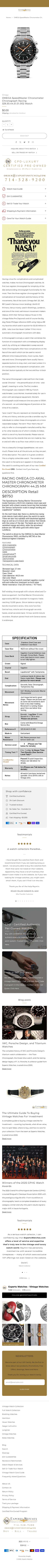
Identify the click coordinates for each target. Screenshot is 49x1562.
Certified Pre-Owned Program (14, 1511)
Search (5, 1449)
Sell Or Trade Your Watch (12, 1469)
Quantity (6, 121)
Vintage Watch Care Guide (13, 1473)
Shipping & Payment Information (16, 1507)
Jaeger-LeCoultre (9, 1426)
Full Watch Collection (11, 1410)
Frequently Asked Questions (14, 1476)
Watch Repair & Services (12, 1465)
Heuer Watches (8, 1422)
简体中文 (23, 1545)
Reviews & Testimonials (11, 1461)
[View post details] (13, 1312)
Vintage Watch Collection (13, 1406)
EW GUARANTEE (9, 1457)
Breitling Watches (9, 1414)
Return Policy (7, 1492)
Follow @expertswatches (24, 1295)
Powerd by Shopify (24, 1556)
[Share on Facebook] (16, 142)
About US (6, 1484)
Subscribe (24, 1389)
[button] (22, 1272)
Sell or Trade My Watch (23, 152)
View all (23, 1278)
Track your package (10, 1503)
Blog (4, 1445)
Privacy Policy (8, 1495)
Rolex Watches (8, 1438)
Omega (5, 95)
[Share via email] (33, 142)
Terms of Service (9, 1499)
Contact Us (6, 1488)
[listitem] (24, 3)
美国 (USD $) (23, 1541)
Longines (6, 1430)
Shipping (5, 113)
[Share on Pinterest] (28, 142)
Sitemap (5, 1453)
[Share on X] (20, 142)
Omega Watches (9, 1434)
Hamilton (6, 1418)
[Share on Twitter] (24, 142)
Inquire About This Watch (23, 149)
